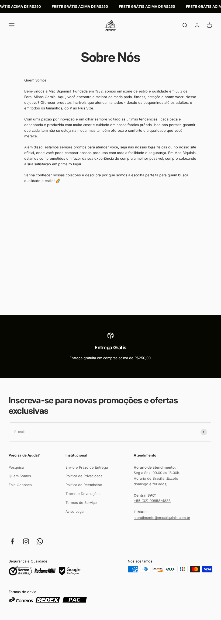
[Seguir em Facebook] (12, 541)
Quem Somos (20, 476)
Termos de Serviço (81, 502)
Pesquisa (16, 467)
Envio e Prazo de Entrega (86, 467)
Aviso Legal (74, 511)
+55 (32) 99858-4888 (152, 500)
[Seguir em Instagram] (26, 541)
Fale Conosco (20, 485)
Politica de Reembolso (83, 485)
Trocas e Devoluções (83, 493)
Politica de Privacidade (84, 476)
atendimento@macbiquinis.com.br (162, 517)
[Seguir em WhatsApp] (39, 541)
